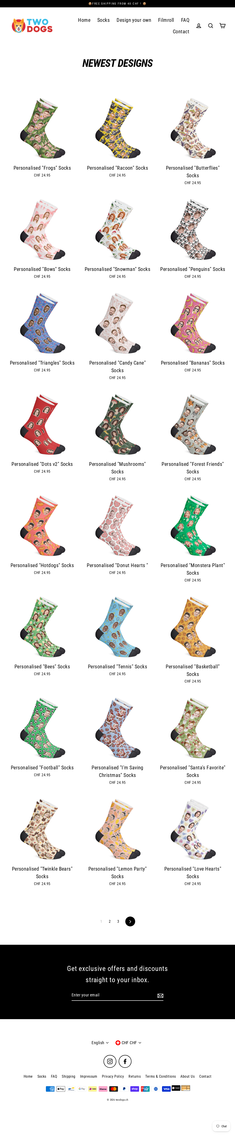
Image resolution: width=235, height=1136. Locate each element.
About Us (187, 1076)
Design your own (134, 20)
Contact (181, 31)
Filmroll (166, 20)
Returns (135, 1076)
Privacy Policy (113, 1076)
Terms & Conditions (160, 1076)
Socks (103, 20)
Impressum (88, 1076)
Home (84, 20)
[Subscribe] (159, 995)
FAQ (185, 20)
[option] (42, 324)
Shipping (69, 1076)
